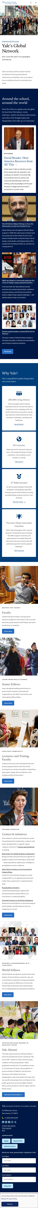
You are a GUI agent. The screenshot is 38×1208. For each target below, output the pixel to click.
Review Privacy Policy (9, 1199)
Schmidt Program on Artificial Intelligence (17, 900)
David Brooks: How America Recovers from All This (18, 161)
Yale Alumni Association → (13, 1095)
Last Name (5, 1166)
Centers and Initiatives (26, 847)
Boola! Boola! (19, 424)
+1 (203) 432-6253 (11, 1118)
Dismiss (9, 1204)
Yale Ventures (19, 551)
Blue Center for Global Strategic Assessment (18, 854)
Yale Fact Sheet (18, 502)
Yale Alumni (19, 462)
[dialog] (19, 1200)
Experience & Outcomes (10, 41)
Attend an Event (9, 1146)
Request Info (18, 1141)
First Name (5, 1156)
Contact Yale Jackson (9, 1126)
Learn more (8, 631)
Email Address (7, 1175)
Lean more (7, 995)
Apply (6, 1141)
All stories (7, 351)
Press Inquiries (6, 1128)
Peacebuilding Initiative (10, 888)
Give (3, 1131)
